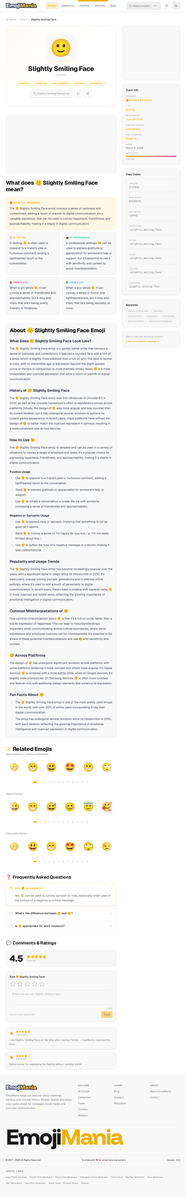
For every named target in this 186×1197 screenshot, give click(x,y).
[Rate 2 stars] (20, 984)
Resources (120, 1103)
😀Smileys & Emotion (139, 100)
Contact (154, 1097)
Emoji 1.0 (131, 138)
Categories (67, 5)
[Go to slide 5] (54, 782)
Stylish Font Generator (41, 1177)
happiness (152, 316)
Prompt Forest (70, 1183)
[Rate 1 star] (13, 984)
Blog (113, 5)
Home (12, 19)
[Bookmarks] (167, 6)
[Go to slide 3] (44, 782)
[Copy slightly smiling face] (169, 285)
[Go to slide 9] (73, 782)
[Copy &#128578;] (169, 200)
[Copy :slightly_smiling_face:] (169, 228)
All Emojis (83, 1091)
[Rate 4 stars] (34, 984)
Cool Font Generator (35, 1183)
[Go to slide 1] (35, 782)
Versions (100, 5)
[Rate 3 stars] (27, 984)
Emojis (52, 5)
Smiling (130, 109)
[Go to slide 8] (68, 782)
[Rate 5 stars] (42, 984)
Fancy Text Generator (66, 1177)
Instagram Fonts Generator (94, 1177)
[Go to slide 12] (87, 782)
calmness (158, 310)
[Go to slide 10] (77, 782)
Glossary (119, 1097)
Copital (84, 1183)
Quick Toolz (54, 1183)
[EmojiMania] (39, 1087)
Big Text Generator (135, 1177)
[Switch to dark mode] (176, 6)
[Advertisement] (61, 144)
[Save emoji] (78, 94)
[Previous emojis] (10, 772)
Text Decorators (14, 1183)
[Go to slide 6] (58, 782)
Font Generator (155, 1177)
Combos (85, 5)
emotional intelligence (160, 321)
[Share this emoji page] (88, 94)
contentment (134, 316)
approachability (136, 321)
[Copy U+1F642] (169, 185)
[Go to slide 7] (63, 782)
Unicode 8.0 (133, 129)
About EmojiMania (160, 1091)
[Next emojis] (112, 772)
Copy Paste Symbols (16, 1177)
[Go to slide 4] (49, 782)
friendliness (168, 316)
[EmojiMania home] (21, 5)
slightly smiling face (138, 310)
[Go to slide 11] (82, 782)
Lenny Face (117, 1177)
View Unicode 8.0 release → (142, 341)
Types (81, 1103)
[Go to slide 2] (40, 782)
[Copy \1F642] (169, 214)
